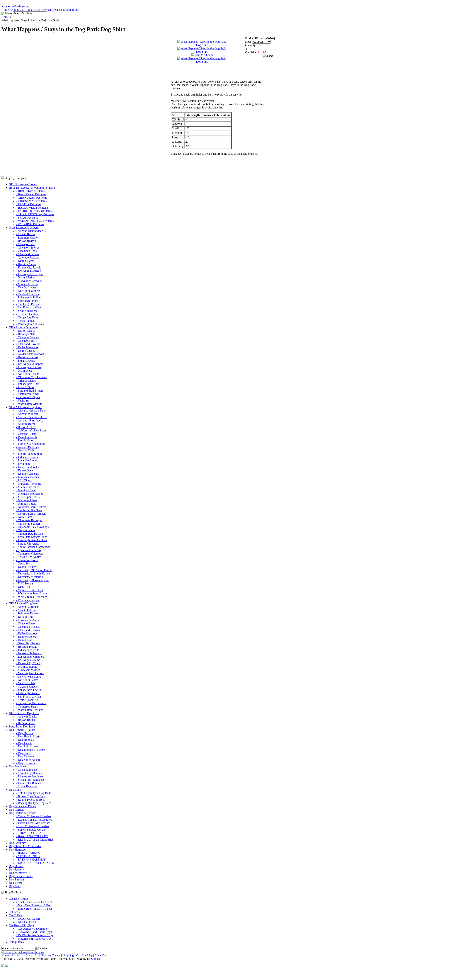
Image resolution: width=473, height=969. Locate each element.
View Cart (101, 955)
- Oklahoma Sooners (28, 523)
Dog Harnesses (18, 849)
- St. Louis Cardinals (28, 314)
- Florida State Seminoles (30, 443)
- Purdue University (27, 543)
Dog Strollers (16, 879)
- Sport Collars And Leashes (32, 826)
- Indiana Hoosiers (27, 457)
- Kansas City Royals (28, 267)
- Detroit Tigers (25, 260)
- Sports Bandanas (27, 786)
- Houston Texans (26, 646)
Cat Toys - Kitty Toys (21, 925)
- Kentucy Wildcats (27, 473)
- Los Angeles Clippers (29, 364)
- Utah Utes (23, 586)
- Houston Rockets (27, 357)
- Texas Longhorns (27, 560)
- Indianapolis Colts (27, 650)
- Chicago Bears (25, 623)
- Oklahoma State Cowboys (32, 526)
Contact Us (32, 9)
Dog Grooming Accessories (25, 846)
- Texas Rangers (25, 320)
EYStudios (93, 958)
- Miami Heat (24, 370)
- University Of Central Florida (34, 570)
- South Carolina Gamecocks (33, 546)
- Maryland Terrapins (28, 483)
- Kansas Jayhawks (27, 467)
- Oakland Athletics (27, 294)
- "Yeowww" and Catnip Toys (34, 932)
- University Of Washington (32, 580)
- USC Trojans (24, 583)
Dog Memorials (18, 872)
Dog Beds (15, 789)
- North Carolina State (29, 510)
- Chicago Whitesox (28, 247)
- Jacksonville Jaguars (29, 653)
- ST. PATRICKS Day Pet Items (35, 214)
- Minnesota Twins (27, 284)
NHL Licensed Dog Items (24, 713)
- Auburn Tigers (25, 423)
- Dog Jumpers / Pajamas (30, 749)
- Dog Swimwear (26, 763)
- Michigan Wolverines (29, 493)
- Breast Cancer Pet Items (31, 194)
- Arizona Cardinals (27, 606)
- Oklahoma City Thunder (31, 377)
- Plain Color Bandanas (29, 783)
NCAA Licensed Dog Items (25, 407)
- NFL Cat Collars (26, 922)
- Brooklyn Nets (25, 334)
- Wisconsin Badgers (28, 600)
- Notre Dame (24, 516)
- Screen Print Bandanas (30, 779)
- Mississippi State (26, 500)
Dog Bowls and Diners (22, 806)
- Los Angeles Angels (28, 270)
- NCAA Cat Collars (28, 918)
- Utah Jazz (22, 400)
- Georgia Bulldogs (27, 447)
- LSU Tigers (24, 480)
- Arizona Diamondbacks (30, 230)
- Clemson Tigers (26, 433)
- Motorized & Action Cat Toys (34, 938)
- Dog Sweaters (25, 756)
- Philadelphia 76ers (27, 383)
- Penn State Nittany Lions (31, 536)
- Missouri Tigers (26, 503)
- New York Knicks (27, 373)
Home (5, 9)
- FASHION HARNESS (30, 859)
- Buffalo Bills (24, 616)
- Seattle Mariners (26, 310)
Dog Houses (16, 866)
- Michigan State (25, 490)
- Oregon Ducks (25, 530)
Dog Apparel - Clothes (22, 729)
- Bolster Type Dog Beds (30, 796)
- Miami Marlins (25, 277)
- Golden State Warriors (30, 354)
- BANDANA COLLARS (32, 836)
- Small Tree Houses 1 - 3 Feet (34, 902)
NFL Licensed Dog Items (24, 603)
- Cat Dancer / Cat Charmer (32, 928)
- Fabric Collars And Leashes (33, 822)
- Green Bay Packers (28, 643)
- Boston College (26, 427)
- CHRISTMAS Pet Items (31, 201)
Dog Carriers (16, 809)
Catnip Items (16, 941)
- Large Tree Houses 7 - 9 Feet (34, 908)
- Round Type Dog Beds (30, 799)
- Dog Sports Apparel (28, 759)
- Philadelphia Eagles (28, 689)
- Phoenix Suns (25, 387)
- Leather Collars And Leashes (34, 819)
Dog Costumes (17, 842)
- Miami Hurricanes (27, 487)
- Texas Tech (23, 563)
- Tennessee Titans (27, 706)
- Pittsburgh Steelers (28, 693)
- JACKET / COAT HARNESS (35, 862)
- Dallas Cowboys (26, 633)
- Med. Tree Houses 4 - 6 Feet (33, 905)
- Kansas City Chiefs (28, 663)
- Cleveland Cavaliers (28, 344)
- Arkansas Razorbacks (29, 420)
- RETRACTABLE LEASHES (35, 839)
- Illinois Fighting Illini (29, 453)
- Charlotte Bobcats (27, 337)
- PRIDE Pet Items (27, 217)
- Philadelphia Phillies (29, 297)
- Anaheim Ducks (26, 716)
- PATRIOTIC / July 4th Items (34, 210)
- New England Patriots (30, 673)
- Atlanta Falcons (26, 610)
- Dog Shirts (23, 753)
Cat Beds (14, 912)
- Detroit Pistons (25, 350)
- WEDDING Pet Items (30, 224)
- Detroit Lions (24, 640)
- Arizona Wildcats (27, 413)
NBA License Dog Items (23, 327)
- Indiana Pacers (25, 360)
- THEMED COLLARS (30, 832)
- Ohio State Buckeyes (29, 520)
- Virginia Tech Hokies (29, 590)
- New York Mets (26, 287)
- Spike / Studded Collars (30, 829)
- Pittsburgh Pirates (27, 300)
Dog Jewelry (16, 869)
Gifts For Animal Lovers (23, 184)
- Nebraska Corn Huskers (31, 507)
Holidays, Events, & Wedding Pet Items (32, 187)
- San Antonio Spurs (28, 397)
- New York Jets (25, 683)
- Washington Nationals (30, 324)
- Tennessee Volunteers (29, 553)
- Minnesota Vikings (28, 670)
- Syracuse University (28, 550)
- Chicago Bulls (25, 340)
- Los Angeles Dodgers (29, 274)
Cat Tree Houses (18, 898)
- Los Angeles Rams (28, 660)
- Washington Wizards (29, 403)
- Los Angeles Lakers (28, 367)
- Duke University (26, 437)
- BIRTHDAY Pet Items (30, 191)
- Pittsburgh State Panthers (31, 540)
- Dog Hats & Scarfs (28, 736)
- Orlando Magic (26, 380)
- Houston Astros (26, 264)
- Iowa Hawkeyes (26, 460)
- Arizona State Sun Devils (31, 417)
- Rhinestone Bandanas (29, 776)
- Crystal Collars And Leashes (33, 816)
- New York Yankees (28, 290)
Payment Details (50, 9)
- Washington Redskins (29, 709)
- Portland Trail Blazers (29, 390)
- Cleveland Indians (27, 254)
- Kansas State (24, 470)
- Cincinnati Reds (26, 250)
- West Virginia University (31, 596)
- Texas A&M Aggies (28, 556)
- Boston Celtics (25, 330)
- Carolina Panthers (27, 620)
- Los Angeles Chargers (30, 656)
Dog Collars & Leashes (22, 813)
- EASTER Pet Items (28, 204)
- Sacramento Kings (27, 393)
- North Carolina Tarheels (31, 513)
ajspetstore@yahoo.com (15, 6)
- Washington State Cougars (32, 593)
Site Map (87, 955)
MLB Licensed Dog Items (24, 227)
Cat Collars (15, 915)
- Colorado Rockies (27, 257)
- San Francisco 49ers (28, 696)
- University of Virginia (29, 576)
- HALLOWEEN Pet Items (32, 207)
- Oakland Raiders (27, 686)
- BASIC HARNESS (28, 852)
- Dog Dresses (24, 733)
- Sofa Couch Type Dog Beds (33, 793)
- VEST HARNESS (28, 856)
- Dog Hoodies (25, 739)
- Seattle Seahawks (27, 699)
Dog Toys (15, 886)
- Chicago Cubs (25, 244)
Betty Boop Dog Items (22, 726)
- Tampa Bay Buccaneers (31, 703)
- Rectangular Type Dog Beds (33, 803)
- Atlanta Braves (25, 234)
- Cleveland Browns (28, 630)
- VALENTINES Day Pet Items (35, 220)
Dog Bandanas (17, 766)
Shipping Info (71, 9)
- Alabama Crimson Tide (30, 410)
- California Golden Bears (31, 430)
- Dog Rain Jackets (27, 746)
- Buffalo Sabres (25, 723)
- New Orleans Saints (28, 676)
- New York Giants (27, 679)
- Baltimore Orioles (27, 237)
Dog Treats (15, 882)
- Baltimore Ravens (27, 613)
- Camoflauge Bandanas (30, 773)
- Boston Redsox (26, 240)
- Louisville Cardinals (28, 477)
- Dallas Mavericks (27, 347)
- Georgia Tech (25, 450)
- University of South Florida (33, 573)
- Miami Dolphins (26, 666)
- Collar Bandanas (26, 769)
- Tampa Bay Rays (27, 317)
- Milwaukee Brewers (29, 280)
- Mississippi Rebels (28, 497)
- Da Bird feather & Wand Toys (34, 935)
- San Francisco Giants (29, 307)
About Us (17, 9)
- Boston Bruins (25, 719)
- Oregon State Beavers (29, 533)
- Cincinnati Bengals (28, 626)
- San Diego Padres (27, 304)
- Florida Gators (25, 440)
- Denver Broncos (26, 636)
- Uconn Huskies (26, 566)
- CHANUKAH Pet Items (31, 197)
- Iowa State (23, 463)
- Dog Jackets (24, 743)
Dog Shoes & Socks (21, 876)
